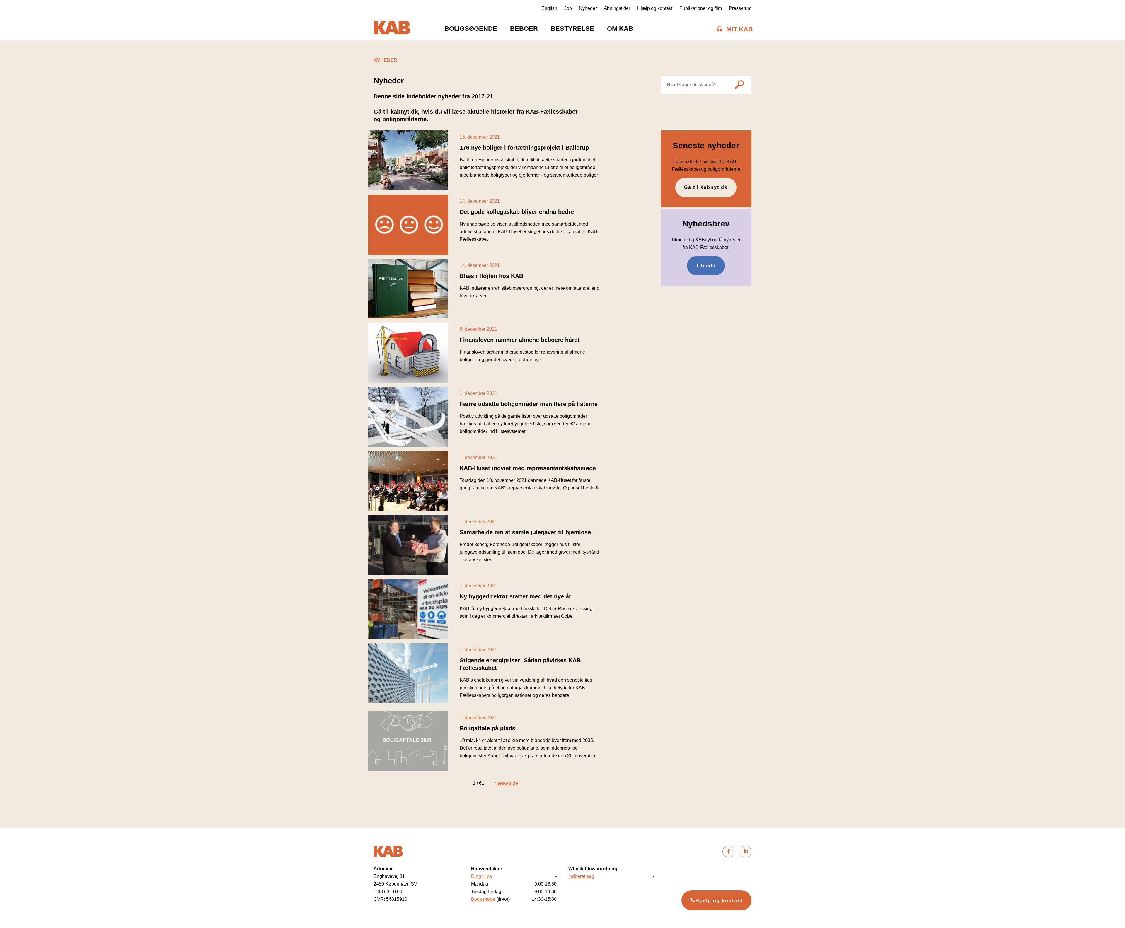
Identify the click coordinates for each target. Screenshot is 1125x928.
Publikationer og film (700, 8)
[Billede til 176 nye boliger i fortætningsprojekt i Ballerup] (408, 160)
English (549, 8)
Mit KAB (739, 29)
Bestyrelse (572, 28)
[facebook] (728, 851)
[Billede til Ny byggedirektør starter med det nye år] (408, 609)
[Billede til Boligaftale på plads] (408, 741)
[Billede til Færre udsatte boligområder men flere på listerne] (408, 417)
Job (568, 8)
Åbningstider (617, 8)
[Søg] (739, 85)
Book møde (483, 899)
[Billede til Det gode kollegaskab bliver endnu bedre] (408, 225)
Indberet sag (581, 876)
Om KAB (620, 28)
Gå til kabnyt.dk (706, 187)
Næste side (506, 783)
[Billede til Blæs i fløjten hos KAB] (408, 289)
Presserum (740, 8)
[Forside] (392, 29)
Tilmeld (706, 265)
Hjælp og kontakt (654, 8)
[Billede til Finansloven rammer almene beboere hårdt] (408, 353)
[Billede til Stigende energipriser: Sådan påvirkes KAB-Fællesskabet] (408, 673)
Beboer (524, 28)
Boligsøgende (470, 28)
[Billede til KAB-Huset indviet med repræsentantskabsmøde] (408, 481)
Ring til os (481, 876)
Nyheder (588, 8)
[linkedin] (745, 851)
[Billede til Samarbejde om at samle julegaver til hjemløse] (408, 545)
